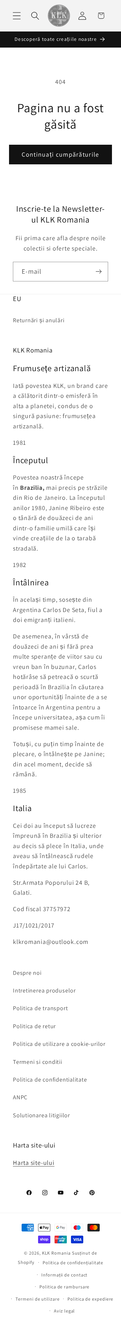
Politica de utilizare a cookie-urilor (59, 1043)
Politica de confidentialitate (50, 1079)
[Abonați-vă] (98, 271)
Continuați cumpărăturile (60, 154)
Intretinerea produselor (44, 990)
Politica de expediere (90, 1299)
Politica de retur (34, 1026)
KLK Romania (56, 1253)
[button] (16, 15)
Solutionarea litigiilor (41, 1115)
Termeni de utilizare (37, 1299)
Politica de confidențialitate (73, 1262)
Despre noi (27, 972)
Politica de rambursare (64, 1287)
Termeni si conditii (37, 1061)
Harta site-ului (34, 1162)
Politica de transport (40, 1008)
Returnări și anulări (39, 320)
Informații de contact (64, 1275)
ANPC (20, 1097)
